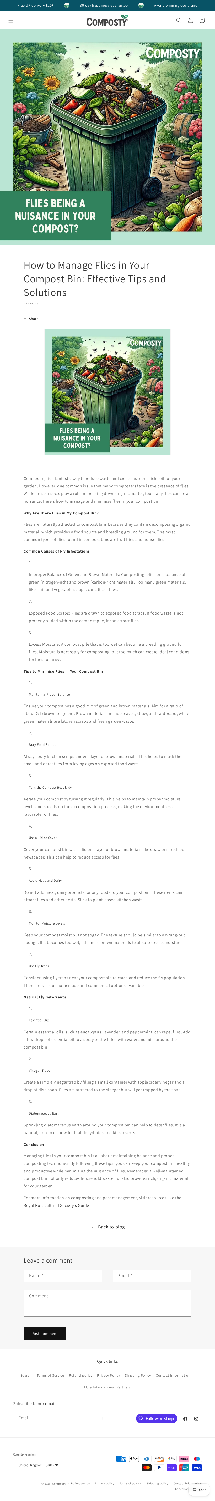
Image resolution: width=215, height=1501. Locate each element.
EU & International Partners (107, 1387)
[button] (11, 20)
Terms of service (131, 1483)
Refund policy (80, 1375)
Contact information (188, 1483)
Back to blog (111, 1227)
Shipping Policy (138, 1375)
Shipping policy (157, 1483)
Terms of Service (50, 1375)
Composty (59, 1483)
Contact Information (173, 1375)
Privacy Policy (108, 1375)
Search (26, 1375)
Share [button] (34, 318)
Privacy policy (104, 1483)
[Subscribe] (101, 1418)
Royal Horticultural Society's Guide (56, 1205)
